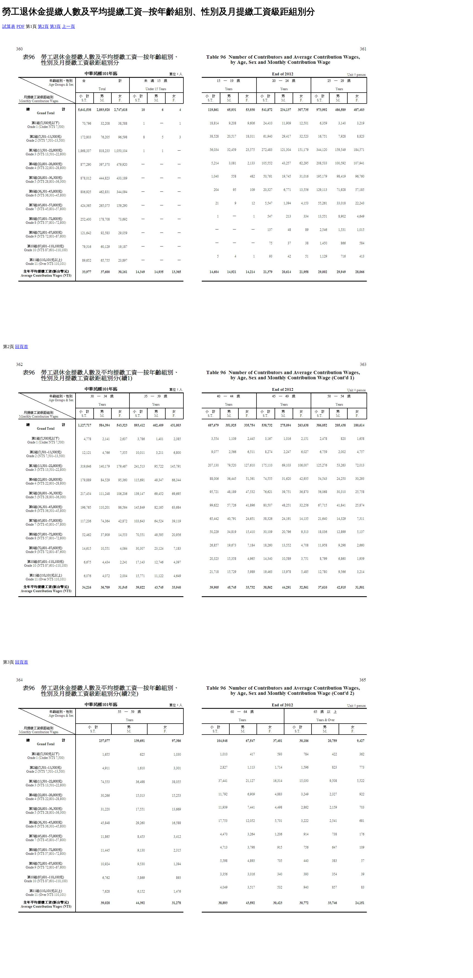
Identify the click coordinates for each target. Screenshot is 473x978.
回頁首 (21, 346)
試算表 (8, 26)
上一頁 (68, 26)
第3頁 (55, 26)
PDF (20, 26)
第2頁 (43, 26)
